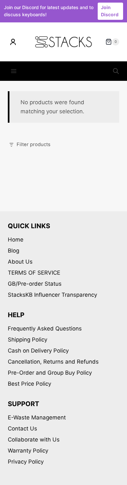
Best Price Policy (29, 383)
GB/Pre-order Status (35, 283)
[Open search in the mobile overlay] (116, 71)
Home (15, 239)
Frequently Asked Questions (45, 328)
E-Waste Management (37, 417)
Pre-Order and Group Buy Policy (50, 372)
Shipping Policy (27, 339)
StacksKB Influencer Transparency (52, 295)
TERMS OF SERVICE (34, 272)
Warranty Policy (28, 450)
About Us (20, 261)
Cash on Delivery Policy (38, 350)
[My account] (13, 42)
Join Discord (110, 11)
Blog (13, 250)
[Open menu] (14, 71)
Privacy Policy (26, 461)
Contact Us (22, 428)
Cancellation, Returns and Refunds (53, 361)
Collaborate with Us (34, 439)
